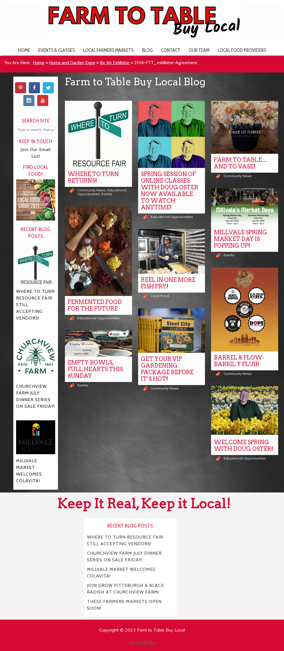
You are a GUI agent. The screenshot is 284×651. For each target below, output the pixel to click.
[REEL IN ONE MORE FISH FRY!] (171, 251)
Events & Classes (56, 50)
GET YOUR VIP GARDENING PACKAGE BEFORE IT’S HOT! (167, 369)
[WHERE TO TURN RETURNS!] (98, 134)
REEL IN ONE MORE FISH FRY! (168, 283)
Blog (147, 50)
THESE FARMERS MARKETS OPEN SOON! (124, 604)
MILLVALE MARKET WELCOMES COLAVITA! (121, 572)
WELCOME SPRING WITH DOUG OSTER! (243, 445)
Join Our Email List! (36, 153)
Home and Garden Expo (72, 62)
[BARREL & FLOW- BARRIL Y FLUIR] (244, 309)
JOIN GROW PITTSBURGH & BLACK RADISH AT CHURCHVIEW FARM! (125, 588)
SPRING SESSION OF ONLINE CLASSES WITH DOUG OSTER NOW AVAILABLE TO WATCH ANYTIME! (169, 191)
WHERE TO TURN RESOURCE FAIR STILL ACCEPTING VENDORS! (125, 540)
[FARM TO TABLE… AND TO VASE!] (244, 127)
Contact (170, 50)
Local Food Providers (242, 50)
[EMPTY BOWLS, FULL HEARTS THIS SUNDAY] (98, 343)
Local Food (160, 296)
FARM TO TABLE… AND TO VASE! (241, 163)
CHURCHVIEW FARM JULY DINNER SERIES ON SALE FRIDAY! (124, 556)
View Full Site (142, 642)
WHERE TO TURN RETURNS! (93, 177)
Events (107, 194)
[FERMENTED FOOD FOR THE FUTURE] (98, 251)
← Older (158, 476)
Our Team (199, 50)
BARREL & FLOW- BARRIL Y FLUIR (239, 361)
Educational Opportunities (172, 217)
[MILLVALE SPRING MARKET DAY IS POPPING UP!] (244, 207)
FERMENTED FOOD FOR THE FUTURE (95, 305)
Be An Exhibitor (115, 62)
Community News (91, 190)
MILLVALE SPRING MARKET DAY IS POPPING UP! (240, 239)
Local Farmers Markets (108, 50)
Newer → (183, 476)
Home (24, 50)
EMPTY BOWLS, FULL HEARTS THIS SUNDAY (95, 369)
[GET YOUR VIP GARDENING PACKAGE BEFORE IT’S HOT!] (171, 330)
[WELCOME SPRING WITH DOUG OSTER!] (244, 411)
